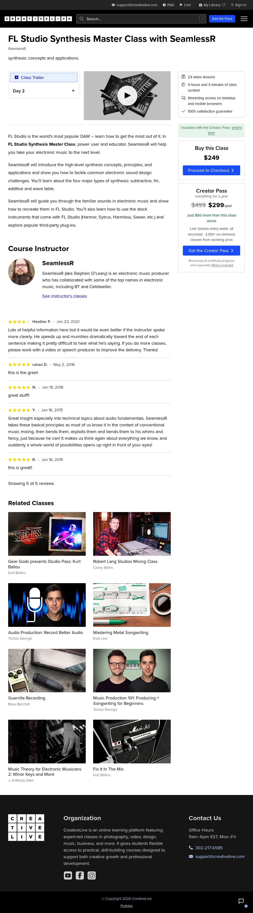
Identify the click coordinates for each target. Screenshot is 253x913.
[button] (241, 901)
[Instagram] (91, 875)
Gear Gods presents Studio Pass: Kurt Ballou (44, 564)
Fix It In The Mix (108, 769)
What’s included (222, 265)
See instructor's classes (64, 296)
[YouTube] (67, 875)
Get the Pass (222, 18)
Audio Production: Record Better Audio (45, 632)
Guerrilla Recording (26, 698)
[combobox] (141, 18)
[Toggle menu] (244, 18)
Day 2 (19, 91)
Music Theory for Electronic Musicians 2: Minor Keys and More (44, 771)
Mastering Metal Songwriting (120, 632)
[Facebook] (79, 875)
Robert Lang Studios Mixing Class (125, 561)
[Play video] (127, 95)
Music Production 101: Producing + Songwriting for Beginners (126, 700)
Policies (127, 905)
